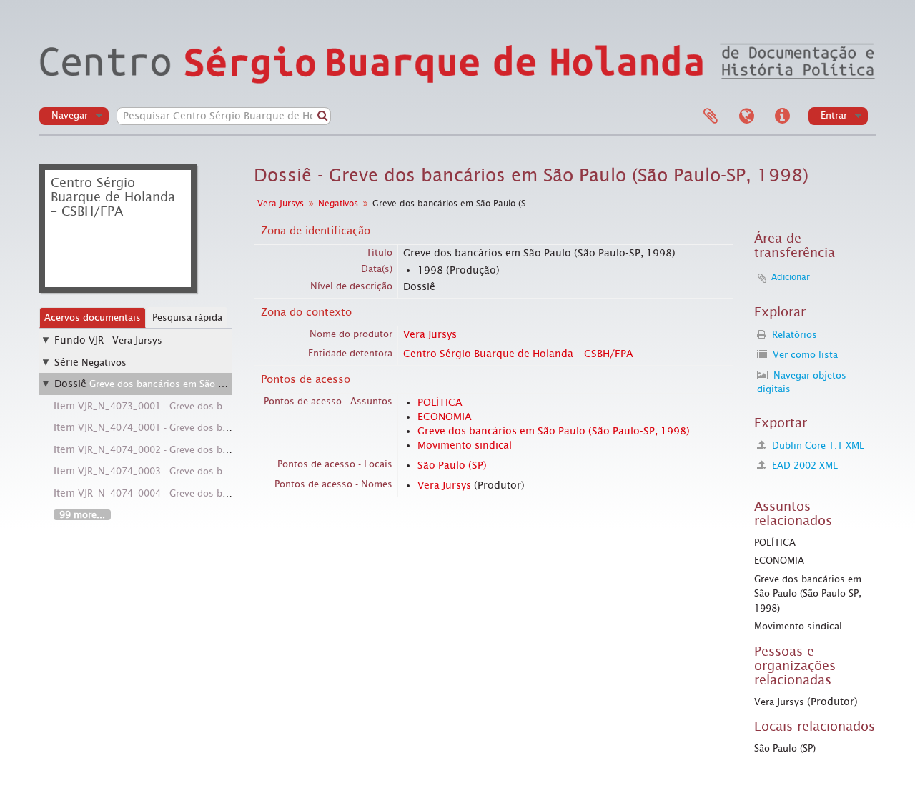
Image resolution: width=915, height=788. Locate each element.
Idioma (746, 116)
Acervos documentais (92, 317)
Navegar (69, 115)
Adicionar (790, 277)
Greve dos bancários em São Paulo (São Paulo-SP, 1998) (212, 384)
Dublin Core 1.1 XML (816, 445)
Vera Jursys (280, 204)
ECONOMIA (444, 416)
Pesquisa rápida (187, 317)
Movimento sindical (464, 445)
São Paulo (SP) (452, 465)
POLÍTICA (440, 402)
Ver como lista (804, 354)
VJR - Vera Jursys (125, 340)
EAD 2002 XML (803, 465)
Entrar (834, 115)
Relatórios (793, 334)
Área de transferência (710, 116)
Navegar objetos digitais (801, 382)
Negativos (104, 362)
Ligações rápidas (782, 116)
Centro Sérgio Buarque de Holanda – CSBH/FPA (518, 353)
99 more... (82, 514)
